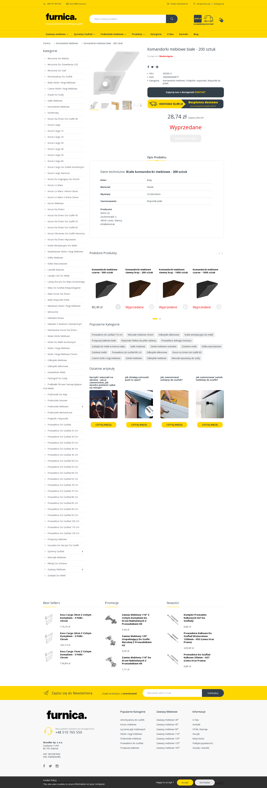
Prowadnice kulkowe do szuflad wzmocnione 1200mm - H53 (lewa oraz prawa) (199, 638)
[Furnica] (61, 17)
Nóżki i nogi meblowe (131, 733)
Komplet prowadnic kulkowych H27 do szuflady (195, 617)
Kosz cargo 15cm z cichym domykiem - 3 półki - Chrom (75, 654)
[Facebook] (148, 67)
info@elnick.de (107, 224)
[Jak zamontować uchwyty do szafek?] (174, 406)
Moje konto (198, 738)
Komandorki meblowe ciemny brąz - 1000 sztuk (173, 271)
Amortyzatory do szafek (132, 719)
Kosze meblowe (128, 724)
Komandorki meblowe (174, 80)
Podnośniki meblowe (130, 738)
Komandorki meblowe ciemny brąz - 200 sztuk (139, 271)
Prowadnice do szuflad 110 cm (107, 334)
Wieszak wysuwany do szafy (186, 358)
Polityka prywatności (203, 743)
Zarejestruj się (203, 3)
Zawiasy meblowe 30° (167, 719)
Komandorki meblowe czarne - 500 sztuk (104, 271)
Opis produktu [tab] (156, 157)
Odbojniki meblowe (156, 358)
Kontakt (196, 724)
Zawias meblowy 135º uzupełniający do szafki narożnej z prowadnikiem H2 (137, 640)
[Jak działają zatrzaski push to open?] (139, 406)
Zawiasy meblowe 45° (167, 724)
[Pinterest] (157, 67)
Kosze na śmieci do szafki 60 (186, 352)
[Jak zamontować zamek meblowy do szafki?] (210, 406)
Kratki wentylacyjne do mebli (198, 334)
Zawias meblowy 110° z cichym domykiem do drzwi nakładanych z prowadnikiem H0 (135, 619)
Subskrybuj (213, 693)
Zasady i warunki (201, 747)
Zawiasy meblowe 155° (168, 743)
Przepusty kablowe (129, 747)
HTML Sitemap (200, 729)
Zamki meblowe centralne (163, 346)
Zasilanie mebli (189, 346)
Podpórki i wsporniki (196, 80)
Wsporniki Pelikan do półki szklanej (138, 340)
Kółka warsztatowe (211, 346)
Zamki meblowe (134, 358)
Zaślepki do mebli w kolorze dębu (108, 346)
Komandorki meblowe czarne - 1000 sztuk (205, 271)
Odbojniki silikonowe (169, 334)
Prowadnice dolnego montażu (176, 340)
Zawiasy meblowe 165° (168, 747)
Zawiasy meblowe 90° (167, 729)
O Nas (196, 719)
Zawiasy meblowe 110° (168, 733)
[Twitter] (152, 67)
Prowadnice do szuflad (131, 743)
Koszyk (196, 733)
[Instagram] (57, 766)
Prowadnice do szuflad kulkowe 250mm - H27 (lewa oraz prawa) (197, 657)
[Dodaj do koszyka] (118, 307)
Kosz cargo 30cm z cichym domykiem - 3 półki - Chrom (75, 617)
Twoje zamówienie (179, 3)
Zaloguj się (219, 3)
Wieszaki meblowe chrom (140, 334)
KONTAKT (200, 92)
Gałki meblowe (137, 346)
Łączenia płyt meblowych (132, 729)
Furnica (46, 43)
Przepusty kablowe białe (104, 340)
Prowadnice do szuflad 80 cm (126, 352)
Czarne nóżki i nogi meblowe (106, 358)
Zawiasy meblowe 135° (168, 738)
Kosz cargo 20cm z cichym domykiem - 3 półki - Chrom (75, 636)
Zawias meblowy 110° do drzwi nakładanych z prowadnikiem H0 (136, 660)
